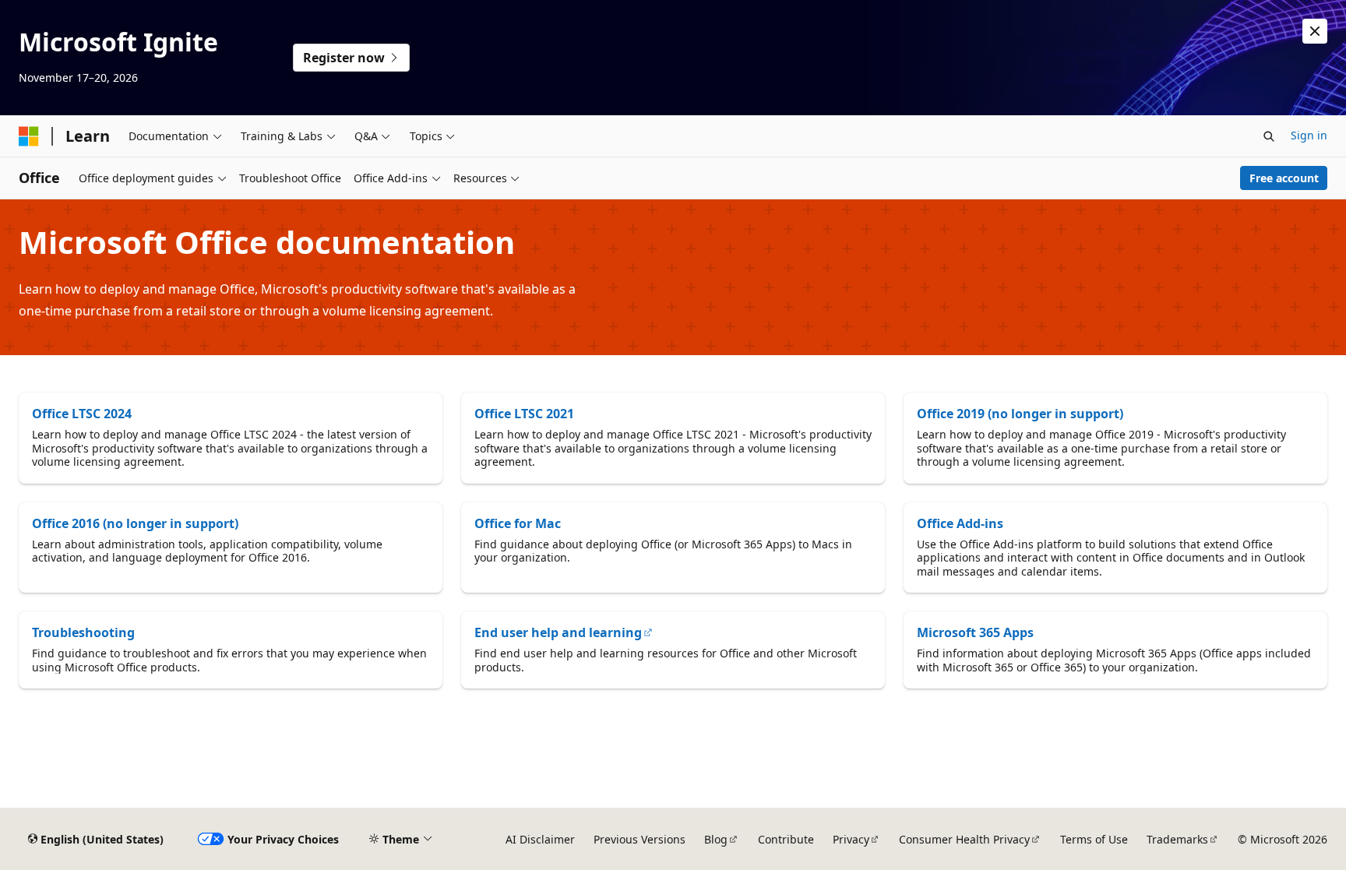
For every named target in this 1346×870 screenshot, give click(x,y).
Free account (1284, 178)
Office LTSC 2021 (524, 413)
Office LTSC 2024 (82, 413)
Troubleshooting (83, 632)
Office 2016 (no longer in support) (135, 523)
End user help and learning (558, 632)
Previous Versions (639, 839)
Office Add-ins (960, 523)
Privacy (851, 839)
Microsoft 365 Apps (975, 632)
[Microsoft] (29, 136)
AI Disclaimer (540, 839)
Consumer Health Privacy (964, 839)
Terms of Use (1094, 839)
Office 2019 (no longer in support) (1020, 413)
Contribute (786, 839)
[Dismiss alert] (1314, 31)
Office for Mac (517, 523)
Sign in (1309, 135)
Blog (716, 839)
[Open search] (1268, 136)
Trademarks (1177, 839)
